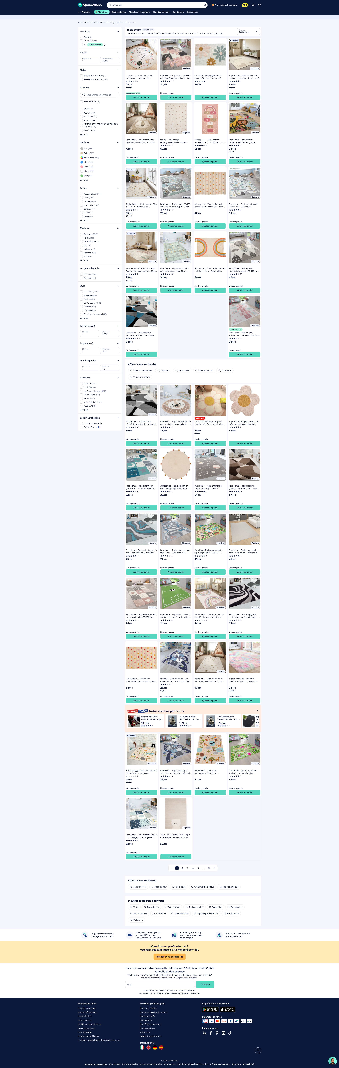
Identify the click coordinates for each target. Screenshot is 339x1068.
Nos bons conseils (148, 1008)
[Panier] (259, 5)
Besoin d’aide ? (84, 1016)
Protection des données (151, 1064)
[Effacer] (204, 5)
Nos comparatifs (147, 1016)
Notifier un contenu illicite (89, 1024)
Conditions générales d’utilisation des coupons (99, 1040)
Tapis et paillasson (118, 23)
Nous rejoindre (84, 1032)
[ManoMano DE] (155, 1047)
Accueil (80, 23)
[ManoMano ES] (161, 1047)
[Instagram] (223, 1033)
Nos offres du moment (150, 1024)
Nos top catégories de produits (154, 1012)
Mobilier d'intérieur (92, 23)
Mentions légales (130, 1064)
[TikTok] (230, 1033)
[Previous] (254, 710)
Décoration (105, 23)
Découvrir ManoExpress (150, 1036)
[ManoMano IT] (142, 1047)
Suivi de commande (87, 1008)
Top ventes (145, 1032)
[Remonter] (258, 1050)
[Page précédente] (172, 868)
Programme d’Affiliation (88, 1036)
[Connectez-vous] (253, 5)
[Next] (257, 710)
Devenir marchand (86, 1028)
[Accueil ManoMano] (90, 5)
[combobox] (248, 31)
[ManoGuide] (332, 1061)
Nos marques (146, 1020)
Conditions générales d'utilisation (192, 1064)
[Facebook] (211, 1033)
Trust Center (169, 1064)
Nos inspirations (147, 1028)
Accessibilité (248, 1064)
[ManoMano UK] (148, 1047)
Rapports (236, 1064)
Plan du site (114, 1064)
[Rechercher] (109, 5)
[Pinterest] (217, 1033)
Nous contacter (85, 1020)
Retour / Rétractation (87, 1012)
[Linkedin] (204, 1033)
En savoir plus (195, 993)
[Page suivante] (214, 868)
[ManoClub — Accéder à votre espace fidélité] (245, 5)
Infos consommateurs (220, 1064)
